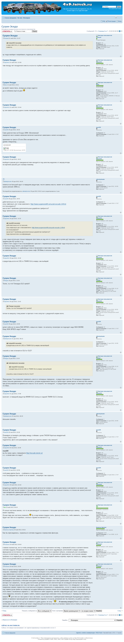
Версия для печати (116, 17)
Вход (119, 21)
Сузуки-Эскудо (9, 26)
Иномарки (26, 18)
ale (5, 507)
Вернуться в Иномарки (10, 620)
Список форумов (10, 18)
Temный (6, 38)
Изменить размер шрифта (119, 17)
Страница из (103, 31)
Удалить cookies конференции (85, 632)
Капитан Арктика (9, 529)
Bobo (5, 85)
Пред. (4, 610)
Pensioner (7, 544)
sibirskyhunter (8, 181)
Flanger (6, 280)
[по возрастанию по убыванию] (91, 610)
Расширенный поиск (115, 8)
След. (119, 610)
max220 (6, 129)
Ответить (4, 30)
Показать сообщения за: (29, 610)
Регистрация (112, 21)
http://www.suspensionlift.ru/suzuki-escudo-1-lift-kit (48, 204)
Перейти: (65, 620)
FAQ (104, 21)
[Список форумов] (32, 13)
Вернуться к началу (120, 56)
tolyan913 (7, 62)
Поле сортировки (57, 610)
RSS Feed (99, 632)
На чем (20, 18)
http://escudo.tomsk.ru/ (34, 453)
